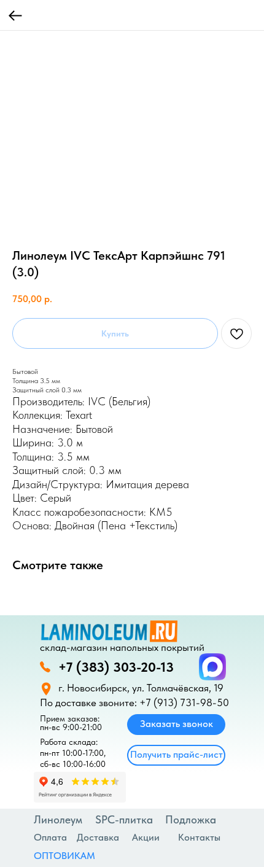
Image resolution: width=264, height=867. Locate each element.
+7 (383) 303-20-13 (116, 667)
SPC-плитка (124, 819)
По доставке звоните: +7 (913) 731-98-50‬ (134, 702)
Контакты (199, 837)
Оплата (50, 837)
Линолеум (58, 819)
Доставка (98, 837)
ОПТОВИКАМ (64, 855)
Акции (146, 837)
